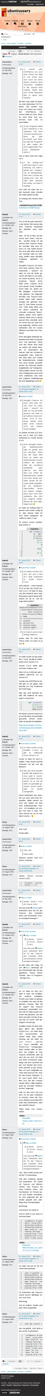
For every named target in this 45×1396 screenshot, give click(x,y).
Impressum (25, 1385)
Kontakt (9, 1385)
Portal (7, 21)
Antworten (8, 57)
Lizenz (3, 1385)
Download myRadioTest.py (29, 208)
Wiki (22, 21)
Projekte (21, 43)
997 (10, 228)
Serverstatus (35, 1385)
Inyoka (11, 1376)
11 (32, 51)
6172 (10, 830)
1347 (10, 73)
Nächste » (38, 51)
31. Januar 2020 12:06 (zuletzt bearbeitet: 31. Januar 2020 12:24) (29, 1131)
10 (28, 51)
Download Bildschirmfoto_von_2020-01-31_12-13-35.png (32, 1248)
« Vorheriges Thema (20, 1368)
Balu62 (5, 214)
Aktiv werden (11, 43)
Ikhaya (29, 21)
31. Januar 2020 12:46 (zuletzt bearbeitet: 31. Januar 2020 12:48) (29, 1258)
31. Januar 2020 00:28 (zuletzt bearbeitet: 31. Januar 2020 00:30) (29, 868)
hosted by (5, 2)
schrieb (29, 396)
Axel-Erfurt (7, 62)
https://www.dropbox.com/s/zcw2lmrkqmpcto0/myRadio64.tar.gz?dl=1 (30, 728)
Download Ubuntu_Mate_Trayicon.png (32, 1121)
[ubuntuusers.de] (16, 13)
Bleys (4, 822)
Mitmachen (22, 26)
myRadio (28, 43)
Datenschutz (17, 1385)
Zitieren (38, 62)
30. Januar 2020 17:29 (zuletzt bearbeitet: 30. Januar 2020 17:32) (29, 389)
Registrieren (40, 4)
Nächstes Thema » (36, 1368)
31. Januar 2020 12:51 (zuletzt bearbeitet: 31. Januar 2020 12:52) (29, 1316)
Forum (15, 21)
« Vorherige (11, 51)
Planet (37, 21)
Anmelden (30, 4)
